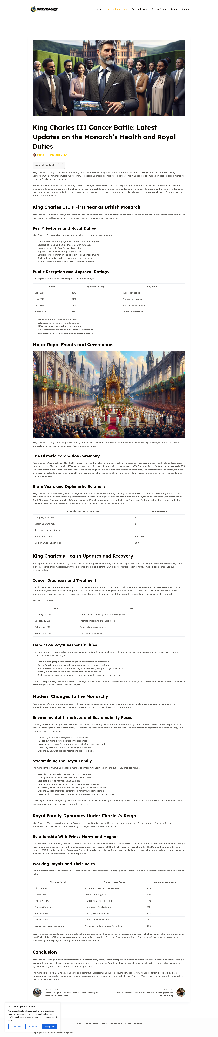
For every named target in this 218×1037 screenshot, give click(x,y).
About (174, 9)
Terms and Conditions (111, 1023)
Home (98, 9)
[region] (33, 1017)
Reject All (33, 1026)
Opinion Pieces (139, 9)
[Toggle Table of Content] (59, 165)
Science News (159, 9)
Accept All (49, 1026)
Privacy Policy (91, 1023)
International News (116, 9)
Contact (186, 9)
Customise (16, 1026)
